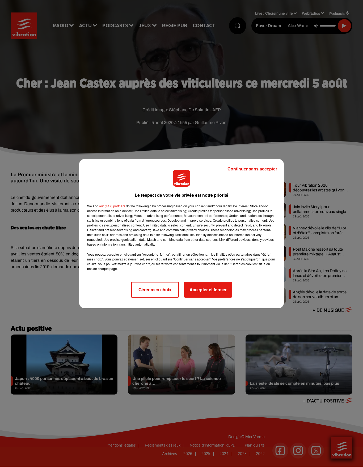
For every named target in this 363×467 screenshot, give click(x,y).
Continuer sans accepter (252, 169)
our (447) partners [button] (112, 206)
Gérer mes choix (154, 289)
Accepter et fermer (208, 289)
